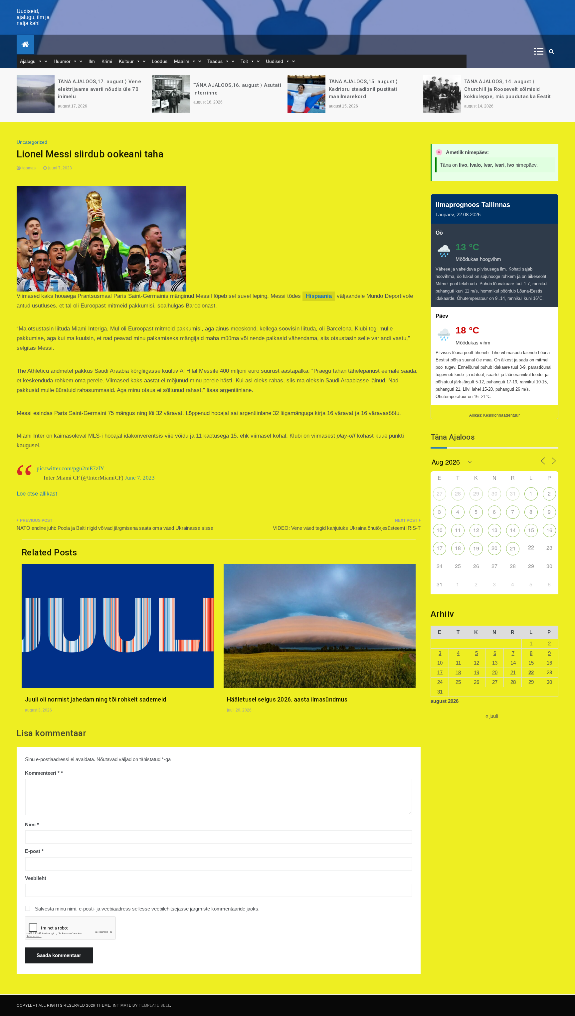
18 (458, 548)
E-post (34, 851)
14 (513, 530)
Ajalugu (28, 61)
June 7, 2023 (140, 478)
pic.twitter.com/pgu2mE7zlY (70, 468)
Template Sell (154, 1005)
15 (531, 530)
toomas (29, 168)
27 (440, 493)
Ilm (92, 61)
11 (458, 530)
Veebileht (35, 878)
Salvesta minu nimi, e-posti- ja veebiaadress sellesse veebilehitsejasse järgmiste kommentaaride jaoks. (147, 909)
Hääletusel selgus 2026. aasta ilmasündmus (287, 699)
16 (549, 530)
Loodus (159, 61)
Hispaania (319, 296)
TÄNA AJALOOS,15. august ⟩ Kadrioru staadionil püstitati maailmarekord (228, 89)
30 (494, 493)
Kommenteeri (42, 773)
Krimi (106, 61)
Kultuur (126, 61)
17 (440, 548)
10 (440, 530)
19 (476, 548)
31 (513, 493)
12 (476, 530)
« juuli (491, 716)
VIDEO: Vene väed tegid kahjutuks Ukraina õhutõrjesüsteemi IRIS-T (347, 528)
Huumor (62, 61)
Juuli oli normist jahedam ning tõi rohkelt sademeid (95, 699)
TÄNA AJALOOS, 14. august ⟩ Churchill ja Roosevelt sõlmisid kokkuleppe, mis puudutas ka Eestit (372, 89)
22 (531, 672)
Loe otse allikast (37, 494)
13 (494, 530)
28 (458, 493)
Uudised (274, 61)
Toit (244, 61)
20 (494, 548)
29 (476, 493)
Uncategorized (32, 142)
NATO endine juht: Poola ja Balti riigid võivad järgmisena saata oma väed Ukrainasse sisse (115, 528)
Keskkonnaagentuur (501, 415)
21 (513, 548)
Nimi (32, 824)
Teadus (215, 61)
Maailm (181, 61)
